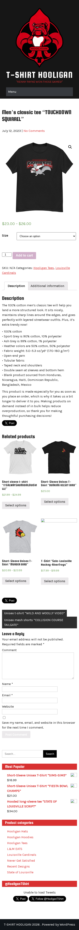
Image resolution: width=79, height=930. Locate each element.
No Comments (34, 131)
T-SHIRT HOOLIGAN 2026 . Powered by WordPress (39, 924)
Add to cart (24, 255)
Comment (9, 650)
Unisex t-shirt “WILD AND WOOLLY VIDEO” (34, 613)
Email (7, 695)
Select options (15, 505)
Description (16, 286)
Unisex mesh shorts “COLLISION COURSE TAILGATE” (33, 622)
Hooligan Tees (43, 268)
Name (7, 684)
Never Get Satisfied (21, 860)
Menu (12, 92)
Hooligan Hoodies (20, 837)
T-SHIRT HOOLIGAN (39, 75)
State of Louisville (20, 872)
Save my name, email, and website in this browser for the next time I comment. (38, 725)
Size (5, 235)
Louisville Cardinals (21, 855)
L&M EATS (14, 849)
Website (8, 706)
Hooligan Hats (17, 831)
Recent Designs (18, 866)
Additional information (47, 286)
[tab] (16, 286)
